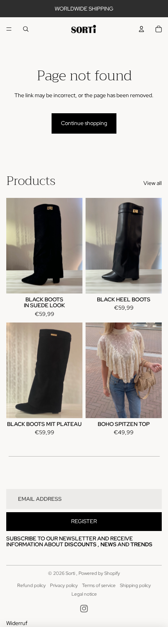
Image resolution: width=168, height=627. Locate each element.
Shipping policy (135, 585)
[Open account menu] (141, 29)
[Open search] (25, 29)
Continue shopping (84, 123)
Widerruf (16, 623)
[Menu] (9, 29)
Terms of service (99, 585)
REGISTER (84, 521)
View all (152, 183)
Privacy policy (64, 585)
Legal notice (84, 594)
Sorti (71, 573)
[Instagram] (84, 608)
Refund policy (31, 585)
